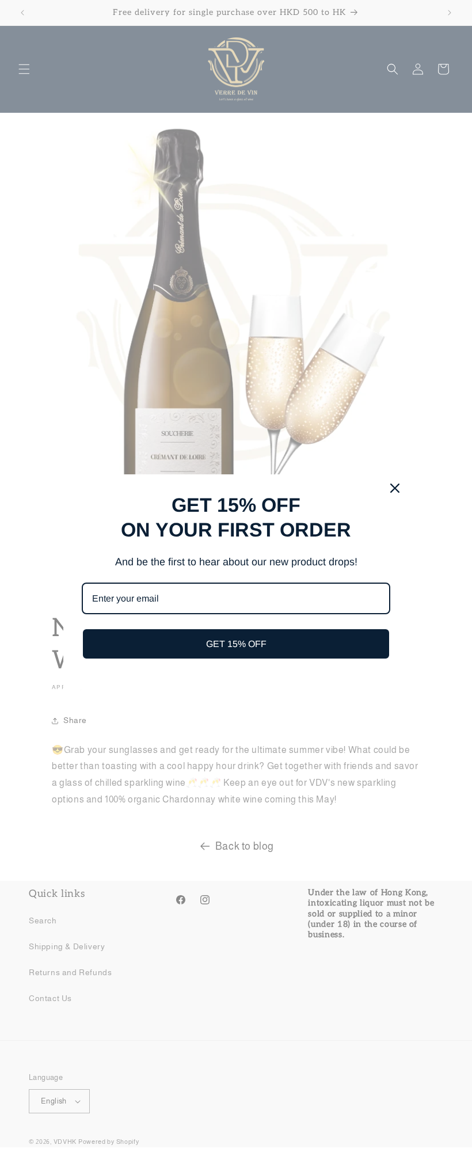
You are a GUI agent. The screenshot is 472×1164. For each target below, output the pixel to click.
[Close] (395, 488)
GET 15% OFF (236, 644)
